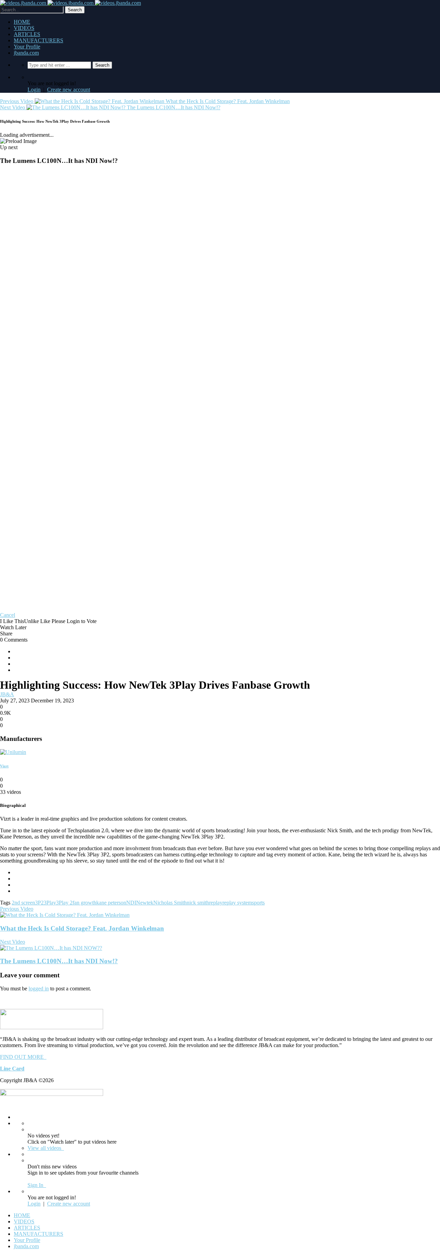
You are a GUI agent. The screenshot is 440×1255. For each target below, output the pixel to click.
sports (258, 903)
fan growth (84, 903)
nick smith (198, 903)
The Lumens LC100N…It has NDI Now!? (59, 961)
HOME (22, 22)
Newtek (144, 903)
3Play (50, 903)
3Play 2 (64, 903)
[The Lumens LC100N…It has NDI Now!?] (51, 948)
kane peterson (111, 903)
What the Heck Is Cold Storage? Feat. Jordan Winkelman (82, 928)
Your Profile (27, 46)
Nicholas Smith (170, 903)
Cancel (7, 615)
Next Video (12, 942)
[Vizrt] (13, 752)
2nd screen (23, 903)
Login (34, 89)
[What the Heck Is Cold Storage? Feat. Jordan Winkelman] (65, 915)
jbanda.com (26, 53)
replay (215, 903)
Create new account (68, 89)
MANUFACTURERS (38, 40)
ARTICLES (27, 34)
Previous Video (16, 909)
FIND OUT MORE (23, 1057)
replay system (237, 903)
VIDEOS (24, 28)
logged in (39, 988)
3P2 (39, 903)
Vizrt (4, 766)
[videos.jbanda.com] (70, 3)
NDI (131, 903)
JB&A (7, 694)
